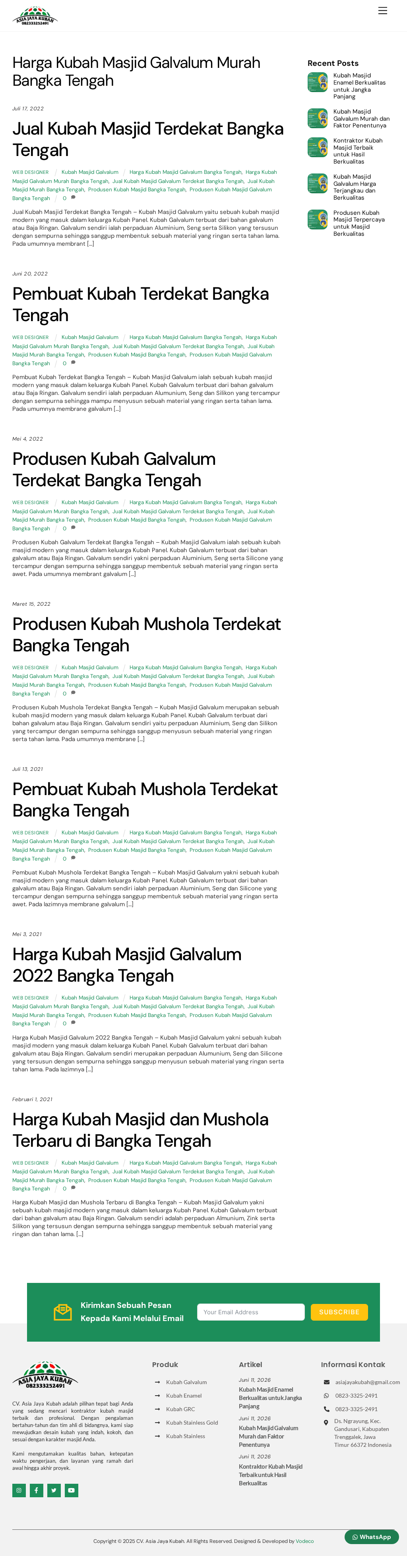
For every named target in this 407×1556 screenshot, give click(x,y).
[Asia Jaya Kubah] (35, 21)
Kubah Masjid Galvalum (90, 172)
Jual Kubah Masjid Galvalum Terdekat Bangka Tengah (178, 181)
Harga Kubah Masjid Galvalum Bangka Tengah (186, 172)
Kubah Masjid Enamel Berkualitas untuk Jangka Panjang (359, 86)
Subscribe (339, 1312)
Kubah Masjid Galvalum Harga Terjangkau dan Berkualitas (354, 187)
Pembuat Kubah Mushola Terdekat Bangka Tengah (144, 799)
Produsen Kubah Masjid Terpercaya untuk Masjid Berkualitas (359, 224)
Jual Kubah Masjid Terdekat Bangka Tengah (148, 139)
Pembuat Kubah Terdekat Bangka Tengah (140, 304)
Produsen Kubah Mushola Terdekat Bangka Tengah (146, 634)
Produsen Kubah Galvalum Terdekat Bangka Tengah (114, 469)
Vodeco (305, 1541)
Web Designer (30, 172)
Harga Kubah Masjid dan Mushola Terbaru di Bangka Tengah (140, 1129)
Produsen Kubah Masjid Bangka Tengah (137, 189)
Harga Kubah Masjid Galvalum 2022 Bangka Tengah (126, 964)
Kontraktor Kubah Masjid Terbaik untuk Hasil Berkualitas (358, 151)
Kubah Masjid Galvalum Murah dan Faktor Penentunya (361, 118)
